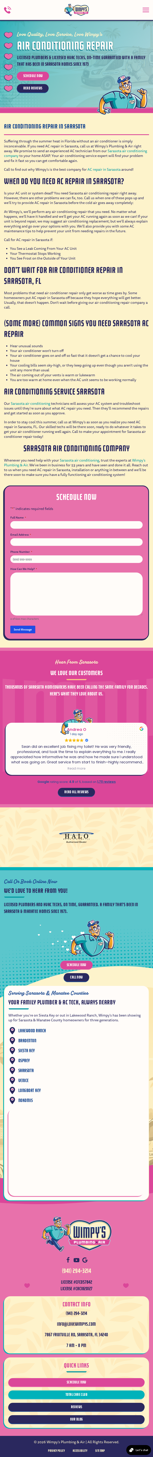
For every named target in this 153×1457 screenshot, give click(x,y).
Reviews (76, 1406)
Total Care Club (76, 1394)
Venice (23, 1080)
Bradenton (27, 1041)
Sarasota (26, 1071)
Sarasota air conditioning (30, 403)
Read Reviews (32, 88)
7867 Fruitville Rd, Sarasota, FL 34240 (76, 1335)
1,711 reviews (106, 782)
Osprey (24, 1061)
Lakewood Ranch (32, 1031)
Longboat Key (29, 1090)
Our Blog (76, 1419)
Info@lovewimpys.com (76, 1324)
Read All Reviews (76, 791)
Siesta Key (26, 1051)
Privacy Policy (56, 1451)
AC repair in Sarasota (104, 169)
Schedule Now (33, 75)
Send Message (23, 629)
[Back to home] (76, 10)
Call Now (76, 977)
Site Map (100, 1451)
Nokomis (25, 1100)
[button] (146, 10)
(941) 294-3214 (76, 1271)
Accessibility (80, 1451)
